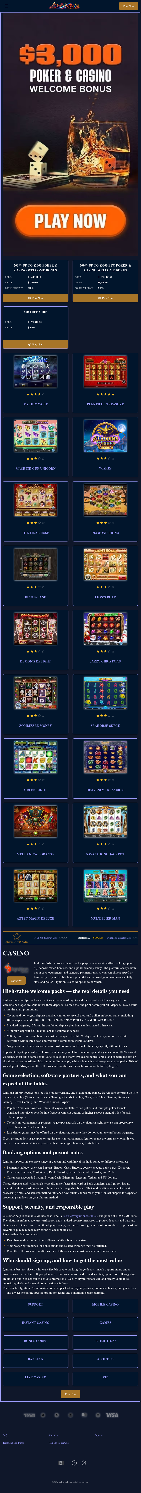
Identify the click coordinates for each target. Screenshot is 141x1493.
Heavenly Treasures (105, 790)
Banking (35, 1359)
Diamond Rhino (105, 532)
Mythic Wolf (36, 404)
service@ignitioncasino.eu (80, 1216)
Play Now (128, 6)
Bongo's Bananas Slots (99, 937)
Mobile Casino (105, 1304)
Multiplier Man (105, 918)
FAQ (5, 1435)
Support (35, 1304)
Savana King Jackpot (105, 854)
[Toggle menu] (6, 6)
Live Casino (35, 1377)
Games (105, 1322)
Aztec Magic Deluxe (35, 918)
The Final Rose (35, 532)
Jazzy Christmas (105, 661)
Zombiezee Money (35, 725)
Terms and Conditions (13, 1442)
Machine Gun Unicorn (36, 468)
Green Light (35, 790)
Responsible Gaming (59, 1442)
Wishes (105, 468)
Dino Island (35, 597)
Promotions (105, 1341)
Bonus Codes (35, 1341)
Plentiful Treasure (105, 404)
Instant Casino (35, 1322)
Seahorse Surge (105, 725)
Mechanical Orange (36, 854)
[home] (64, 9)
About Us (105, 1359)
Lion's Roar (105, 597)
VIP (105, 1377)
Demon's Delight (35, 661)
